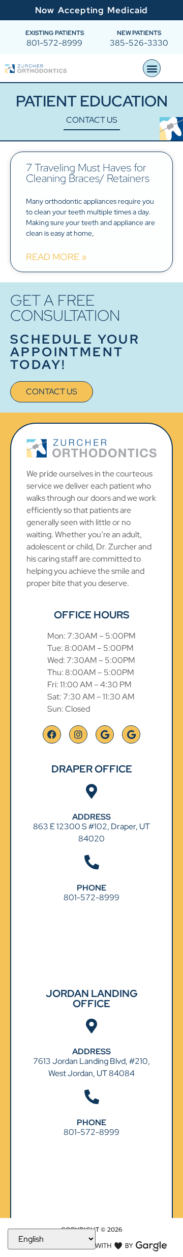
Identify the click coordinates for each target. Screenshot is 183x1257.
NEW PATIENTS (139, 33)
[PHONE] (91, 862)
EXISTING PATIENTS (54, 33)
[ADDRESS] (91, 791)
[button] (152, 68)
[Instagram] (78, 734)
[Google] (105, 734)
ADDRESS (91, 816)
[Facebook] (52, 734)
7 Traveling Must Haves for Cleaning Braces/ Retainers (87, 173)
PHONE (91, 887)
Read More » (56, 257)
